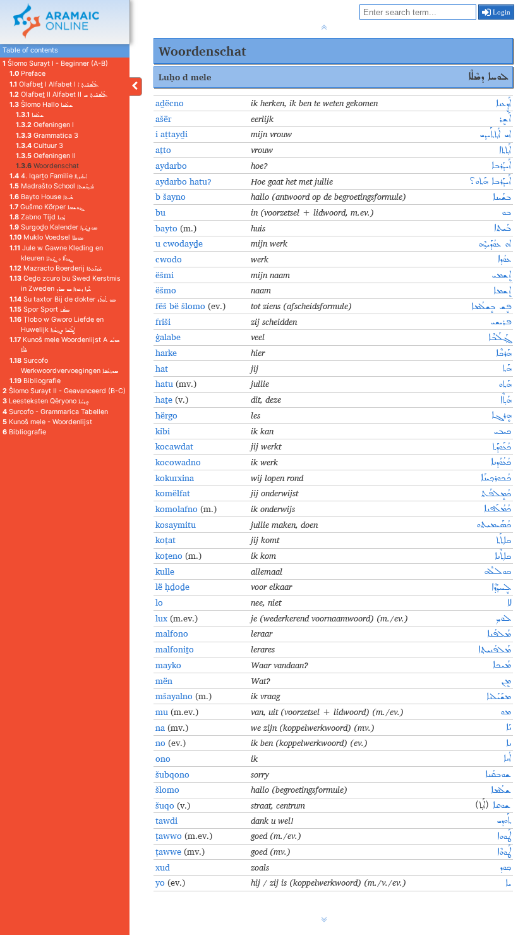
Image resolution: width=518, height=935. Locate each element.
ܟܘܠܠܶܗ (497, 571)
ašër (163, 118)
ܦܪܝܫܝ (500, 321)
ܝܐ (508, 883)
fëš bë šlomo (181, 306)
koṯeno (169, 555)
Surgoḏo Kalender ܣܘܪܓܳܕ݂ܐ (53, 227)
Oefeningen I (45, 125)
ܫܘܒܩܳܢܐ (498, 774)
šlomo (167, 789)
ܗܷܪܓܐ (501, 415)
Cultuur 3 (39, 146)
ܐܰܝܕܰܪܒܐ (501, 165)
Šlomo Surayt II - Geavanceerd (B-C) (64, 391)
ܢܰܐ (508, 727)
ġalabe (168, 337)
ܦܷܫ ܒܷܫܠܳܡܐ (491, 306)
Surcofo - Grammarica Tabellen (55, 412)
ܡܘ (505, 712)
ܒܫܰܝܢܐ (502, 197)
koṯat (165, 539)
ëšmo (165, 290)
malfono (171, 633)
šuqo (164, 805)
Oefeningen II (46, 156)
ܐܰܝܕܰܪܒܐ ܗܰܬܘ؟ (490, 181)
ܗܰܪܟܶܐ (503, 353)
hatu (165, 383)
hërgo (166, 415)
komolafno (177, 508)
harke (166, 352)
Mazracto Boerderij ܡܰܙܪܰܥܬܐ (55, 268)
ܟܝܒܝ (502, 431)
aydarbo (171, 165)
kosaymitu (175, 524)
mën (163, 680)
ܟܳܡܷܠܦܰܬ (496, 493)
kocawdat (174, 446)
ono (163, 758)
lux (162, 618)
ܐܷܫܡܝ (501, 275)
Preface (27, 74)
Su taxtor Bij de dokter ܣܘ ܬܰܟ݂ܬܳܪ (62, 299)
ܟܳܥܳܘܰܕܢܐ (501, 462)
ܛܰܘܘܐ (504, 836)
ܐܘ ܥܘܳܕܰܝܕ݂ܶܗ (494, 244)
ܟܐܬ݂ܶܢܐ (503, 556)
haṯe (165, 399)
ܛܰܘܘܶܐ (504, 852)
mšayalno (174, 696)
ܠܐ (509, 603)
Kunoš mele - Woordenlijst (47, 422)
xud (162, 867)
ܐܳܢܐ (507, 758)
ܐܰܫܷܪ (505, 119)
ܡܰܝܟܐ (502, 665)
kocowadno (178, 462)
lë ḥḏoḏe (172, 586)
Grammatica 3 (47, 135)
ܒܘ (506, 212)
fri (159, 321)
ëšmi (164, 275)
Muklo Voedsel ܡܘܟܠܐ (46, 237)
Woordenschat (47, 166)
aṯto (163, 149)
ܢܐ (508, 743)
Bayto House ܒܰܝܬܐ (41, 197)
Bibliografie (35, 381)
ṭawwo (169, 835)
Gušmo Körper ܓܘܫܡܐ (46, 207)
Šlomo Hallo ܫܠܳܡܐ (41, 105)
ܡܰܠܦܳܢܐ (499, 634)
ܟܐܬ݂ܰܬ (503, 540)
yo (161, 882)
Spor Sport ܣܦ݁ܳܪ (39, 309)
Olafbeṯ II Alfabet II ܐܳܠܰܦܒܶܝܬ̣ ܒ (58, 94)
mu (163, 711)
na (161, 727)
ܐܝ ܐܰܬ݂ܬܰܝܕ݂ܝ (495, 134)
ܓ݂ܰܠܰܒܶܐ (499, 337)
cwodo (168, 259)
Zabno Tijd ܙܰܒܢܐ (37, 217)
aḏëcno (169, 103)
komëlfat (172, 493)
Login (500, 12)
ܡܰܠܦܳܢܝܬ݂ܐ (494, 650)
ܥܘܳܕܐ (504, 259)
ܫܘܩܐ (499, 805)
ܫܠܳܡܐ (30, 115)
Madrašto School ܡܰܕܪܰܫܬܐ (51, 186)
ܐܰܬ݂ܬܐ (505, 150)
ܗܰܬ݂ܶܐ (505, 400)
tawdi (166, 820)
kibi (162, 431)
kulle (164, 571)
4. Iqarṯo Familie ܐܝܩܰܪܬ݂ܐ (48, 176)
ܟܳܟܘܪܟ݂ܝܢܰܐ (496, 478)
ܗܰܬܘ (504, 384)
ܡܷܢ (506, 681)
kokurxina (174, 478)
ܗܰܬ (506, 368)
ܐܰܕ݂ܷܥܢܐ (503, 103)
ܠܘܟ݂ (503, 618)
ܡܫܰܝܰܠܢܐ (498, 696)
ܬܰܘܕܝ (504, 820)
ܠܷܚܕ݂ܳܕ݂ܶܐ (501, 587)
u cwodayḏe (179, 243)
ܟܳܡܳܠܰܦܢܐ (497, 509)
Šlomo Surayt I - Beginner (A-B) (55, 63)
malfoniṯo (174, 649)
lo (159, 602)
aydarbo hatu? (183, 181)
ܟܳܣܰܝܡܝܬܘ (493, 524)
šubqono (172, 774)
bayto (166, 228)
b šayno (170, 196)
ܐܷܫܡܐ (502, 290)
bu (160, 212)
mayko (168, 665)
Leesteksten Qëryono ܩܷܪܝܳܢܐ (45, 401)
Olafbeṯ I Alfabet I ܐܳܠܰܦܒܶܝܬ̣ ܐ (54, 84)
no (161, 742)
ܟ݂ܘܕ (505, 867)
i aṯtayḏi (171, 134)
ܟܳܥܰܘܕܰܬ (501, 447)
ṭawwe (169, 851)
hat (161, 368)
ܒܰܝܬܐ (502, 228)
